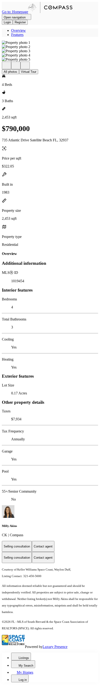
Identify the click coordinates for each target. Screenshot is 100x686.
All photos (10, 71)
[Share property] (25, 65)
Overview (18, 30)
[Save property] (15, 65)
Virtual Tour (28, 71)
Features (17, 35)
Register (20, 22)
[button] (50, 43)
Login (7, 22)
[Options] (6, 65)
